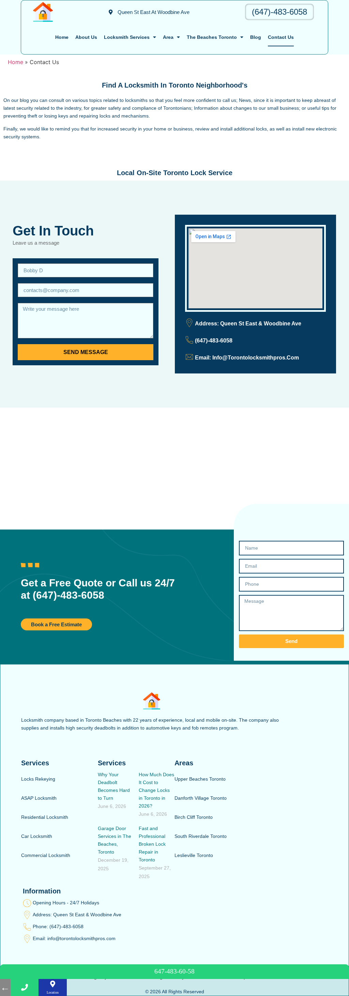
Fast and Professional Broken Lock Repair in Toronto (152, 844)
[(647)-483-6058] (189, 340)
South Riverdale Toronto (200, 836)
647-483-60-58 (174, 971)
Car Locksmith (36, 836)
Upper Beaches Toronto (200, 779)
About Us (86, 37)
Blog (255, 37)
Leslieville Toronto (193, 855)
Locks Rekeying (38, 779)
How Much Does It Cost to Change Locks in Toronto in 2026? (156, 790)
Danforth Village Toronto (200, 798)
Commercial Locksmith (45, 855)
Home (62, 37)
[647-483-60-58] (25, 987)
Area (168, 37)
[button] (149, 12)
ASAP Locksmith (39, 798)
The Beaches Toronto (212, 37)
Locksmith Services (127, 37)
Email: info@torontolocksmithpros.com (74, 938)
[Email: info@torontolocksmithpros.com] (27, 939)
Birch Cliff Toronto (193, 817)
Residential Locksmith (44, 817)
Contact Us (281, 37)
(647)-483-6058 (279, 11)
